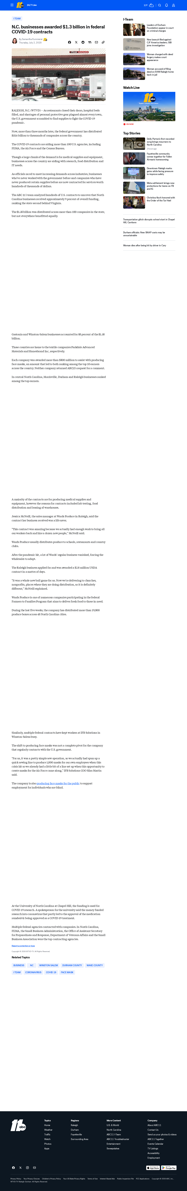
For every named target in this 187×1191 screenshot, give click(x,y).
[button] (12, 5)
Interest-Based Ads (107, 1179)
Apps (46, 1148)
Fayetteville (76, 1134)
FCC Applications (142, 1179)
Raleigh (74, 1125)
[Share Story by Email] (96, 42)
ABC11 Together (156, 1139)
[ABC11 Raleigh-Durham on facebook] (13, 1168)
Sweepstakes (113, 1148)
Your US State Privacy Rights (74, 1179)
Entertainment (113, 1144)
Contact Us (153, 1130)
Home (47, 1125)
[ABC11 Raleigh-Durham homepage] (20, 5)
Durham (75, 1130)
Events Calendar (155, 1144)
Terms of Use (93, 1179)
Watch (47, 1139)
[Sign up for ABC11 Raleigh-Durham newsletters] (34, 1168)
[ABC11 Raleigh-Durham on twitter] (20, 1168)
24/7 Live (32, 5)
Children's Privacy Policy (51, 1179)
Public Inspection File (125, 1179)
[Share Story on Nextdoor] (89, 42)
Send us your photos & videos (162, 1134)
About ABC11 (154, 1125)
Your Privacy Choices (32, 1179)
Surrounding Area (79, 1139)
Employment (154, 1158)
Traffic (47, 1134)
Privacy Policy (16, 1179)
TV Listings (153, 1148)
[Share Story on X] (76, 42)
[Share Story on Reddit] (82, 42)
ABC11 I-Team (114, 1134)
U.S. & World (113, 1125)
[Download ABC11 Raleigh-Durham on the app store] (153, 1167)
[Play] (149, 106)
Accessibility (154, 1153)
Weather (48, 1130)
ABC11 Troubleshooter (118, 1139)
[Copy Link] (103, 42)
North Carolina (114, 1130)
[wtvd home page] (18, 1125)
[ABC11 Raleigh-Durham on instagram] (27, 1168)
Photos (47, 1144)
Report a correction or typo (23, 945)
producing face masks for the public (58, 783)
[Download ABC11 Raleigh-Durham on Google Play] (168, 1167)
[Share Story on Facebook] (69, 42)
